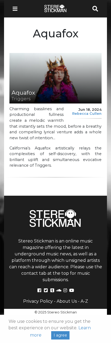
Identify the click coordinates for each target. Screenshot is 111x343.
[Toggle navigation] (16, 8)
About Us (67, 301)
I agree (60, 335)
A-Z (84, 301)
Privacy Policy (38, 301)
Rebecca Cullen (87, 114)
